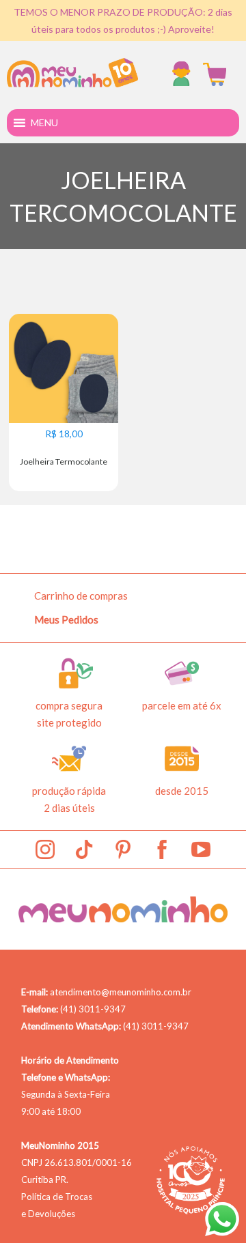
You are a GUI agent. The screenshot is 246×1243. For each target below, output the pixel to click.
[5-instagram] (45, 849)
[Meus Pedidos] (183, 74)
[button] (44, 122)
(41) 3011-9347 (93, 1009)
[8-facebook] (162, 849)
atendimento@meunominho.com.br (120, 991)
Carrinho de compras (81, 595)
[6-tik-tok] (84, 849)
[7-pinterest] (123, 849)
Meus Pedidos (66, 619)
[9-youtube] (200, 849)
